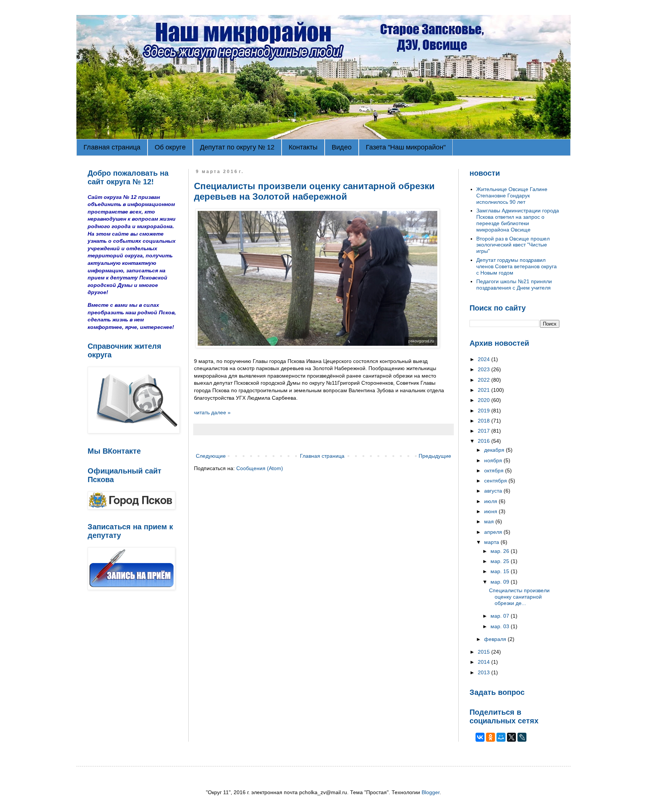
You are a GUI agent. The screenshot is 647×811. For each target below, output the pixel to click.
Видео (342, 147)
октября (494, 470)
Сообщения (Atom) (259, 468)
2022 (484, 380)
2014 (484, 662)
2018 (484, 421)
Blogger (431, 792)
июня (491, 511)
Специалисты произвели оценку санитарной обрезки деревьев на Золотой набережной (314, 191)
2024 (484, 359)
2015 (484, 652)
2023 (484, 369)
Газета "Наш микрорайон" (406, 147)
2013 (484, 672)
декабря (495, 450)
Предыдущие (435, 456)
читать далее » (212, 412)
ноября (494, 460)
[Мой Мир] (500, 737)
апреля (494, 532)
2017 (484, 431)
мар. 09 (500, 582)
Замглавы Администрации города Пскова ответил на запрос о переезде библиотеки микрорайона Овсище (517, 220)
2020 (484, 400)
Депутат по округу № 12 (237, 147)
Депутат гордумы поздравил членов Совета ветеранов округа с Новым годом (516, 266)
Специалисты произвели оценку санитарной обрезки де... (519, 596)
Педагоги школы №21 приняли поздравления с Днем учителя (514, 284)
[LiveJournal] (521, 737)
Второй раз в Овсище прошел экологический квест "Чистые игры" (513, 245)
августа (494, 491)
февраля (496, 639)
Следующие (211, 456)
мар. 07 (500, 616)
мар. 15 (500, 571)
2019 (484, 411)
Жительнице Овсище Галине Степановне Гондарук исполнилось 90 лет (511, 195)
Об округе (170, 147)
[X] (511, 737)
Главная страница (111, 147)
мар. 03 (500, 626)
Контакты (303, 147)
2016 (484, 441)
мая (489, 521)
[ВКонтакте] (480, 737)
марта (492, 542)
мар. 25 (500, 561)
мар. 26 (500, 551)
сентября (496, 481)
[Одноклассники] (490, 737)
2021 (484, 390)
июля (491, 501)
